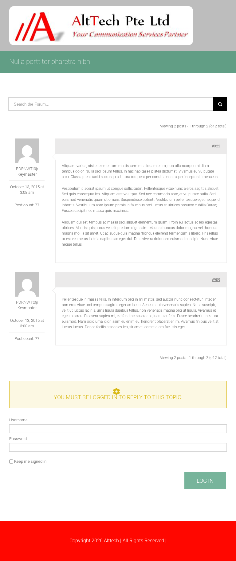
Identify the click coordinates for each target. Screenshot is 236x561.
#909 (216, 280)
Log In (205, 480)
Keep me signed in (30, 461)
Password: (18, 438)
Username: (19, 420)
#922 (216, 146)
